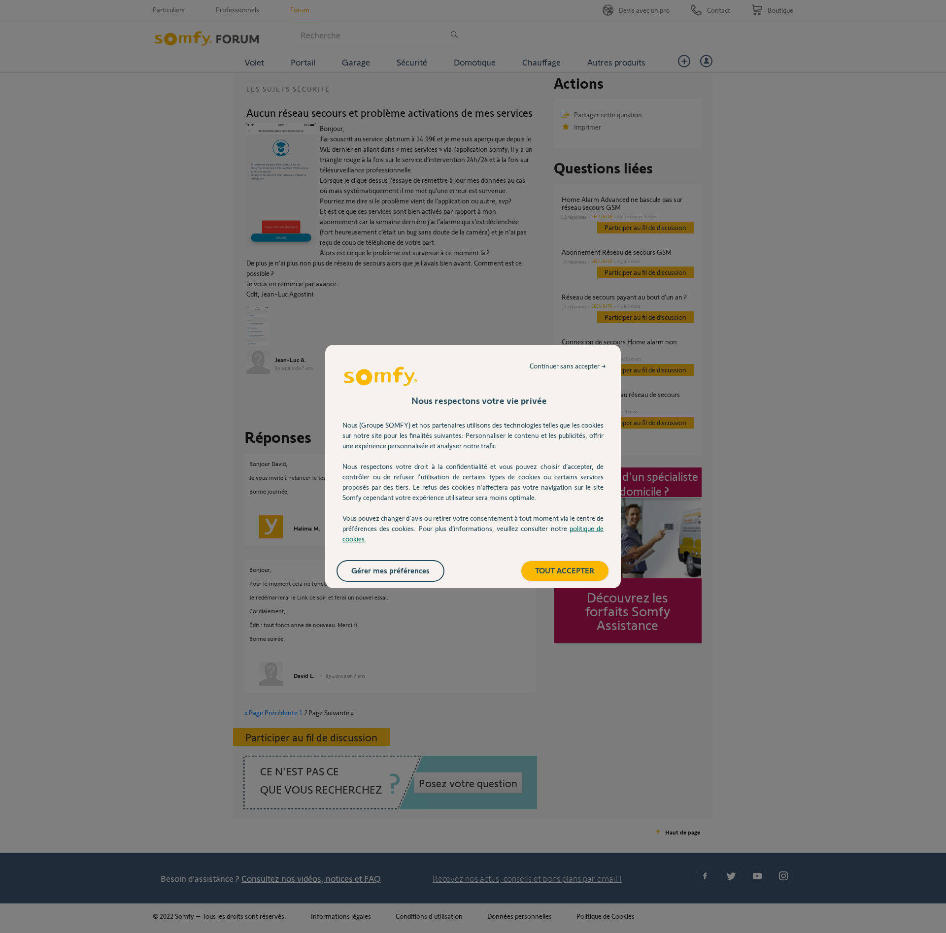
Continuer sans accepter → (568, 366)
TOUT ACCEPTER (565, 570)
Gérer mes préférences (390, 570)
